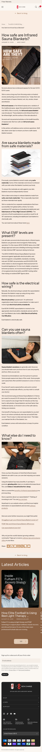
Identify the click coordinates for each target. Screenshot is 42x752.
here (28, 223)
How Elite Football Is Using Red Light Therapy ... (19, 614)
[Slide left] (16, 641)
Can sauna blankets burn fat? (11, 528)
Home (3, 24)
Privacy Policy (12, 670)
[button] (2, 7)
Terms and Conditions (24, 670)
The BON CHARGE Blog (15, 24)
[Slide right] (25, 641)
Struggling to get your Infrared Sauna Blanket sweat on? (20, 520)
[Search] (36, 7)
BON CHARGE (10, 749)
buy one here (22, 499)
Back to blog (22, 13)
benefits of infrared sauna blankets (25, 490)
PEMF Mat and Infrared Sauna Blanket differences (18, 524)
